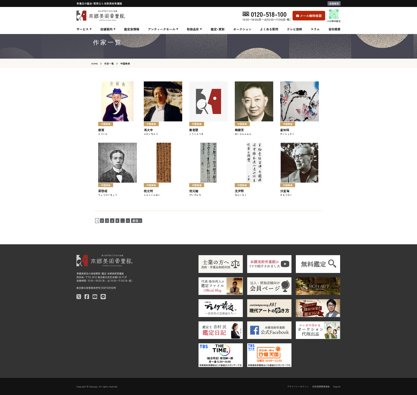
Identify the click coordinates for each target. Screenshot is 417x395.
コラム (315, 29)
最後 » (136, 220)
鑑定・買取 (218, 29)
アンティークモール (161, 29)
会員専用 (334, 3)
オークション (242, 29)
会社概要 (334, 29)
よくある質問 (269, 29)
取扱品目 (193, 29)
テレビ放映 (294, 29)
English (337, 386)
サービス (82, 29)
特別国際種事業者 (321, 386)
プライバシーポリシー (298, 386)
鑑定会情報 (131, 29)
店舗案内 (106, 29)
